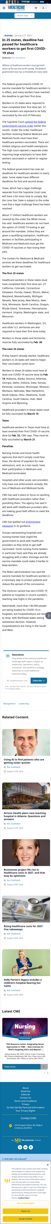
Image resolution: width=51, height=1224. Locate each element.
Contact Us (25, 1097)
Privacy (25, 1104)
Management (9, 703)
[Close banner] (47, 3)
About (25, 1087)
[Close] (48, 1165)
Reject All (25, 1211)
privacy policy (15, 688)
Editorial (25, 1094)
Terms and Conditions (25, 1100)
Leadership (24, 703)
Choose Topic (23, 15)
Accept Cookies (25, 1219)
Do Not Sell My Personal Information (25, 1107)
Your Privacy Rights (25, 1110)
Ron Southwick (13, 767)
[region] (25, 1192)
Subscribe (37, 680)
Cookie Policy (24, 1198)
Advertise (25, 1091)
